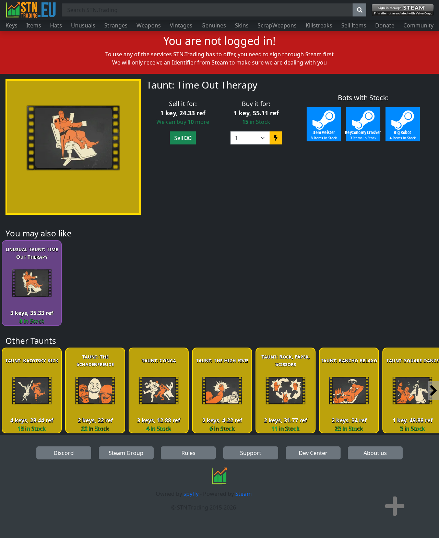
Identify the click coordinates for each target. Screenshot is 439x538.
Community (418, 25)
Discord (64, 453)
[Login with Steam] (403, 10)
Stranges (116, 25)
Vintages (181, 25)
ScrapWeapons (277, 25)
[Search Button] (359, 9)
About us (375, 453)
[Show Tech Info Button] (394, 506)
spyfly (191, 494)
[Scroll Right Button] (433, 390)
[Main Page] (30, 10)
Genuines (213, 25)
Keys (11, 25)
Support (250, 453)
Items (33, 25)
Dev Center (313, 453)
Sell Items (353, 25)
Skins (242, 25)
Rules (188, 453)
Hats (56, 25)
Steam (243, 494)
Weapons (149, 25)
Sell (179, 138)
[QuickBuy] (276, 137)
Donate (384, 25)
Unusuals (83, 25)
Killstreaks (319, 25)
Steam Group (126, 453)
